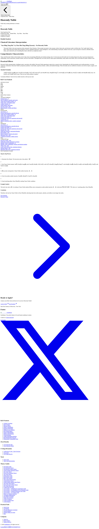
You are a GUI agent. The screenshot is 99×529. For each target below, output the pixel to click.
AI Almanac (6, 508)
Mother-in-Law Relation (9, 430)
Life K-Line (6, 507)
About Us (5, 519)
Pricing (13, 2)
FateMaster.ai (7, 524)
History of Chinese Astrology (10, 494)
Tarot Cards (6, 459)
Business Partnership (8, 428)
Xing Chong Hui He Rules (9, 479)
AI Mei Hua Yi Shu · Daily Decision (11, 451)
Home (2, 2)
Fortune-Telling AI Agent (9, 512)
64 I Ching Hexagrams (8, 486)
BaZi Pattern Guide (7, 477)
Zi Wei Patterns (7, 501)
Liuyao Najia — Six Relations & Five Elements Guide (15, 490)
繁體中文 (11, 527)
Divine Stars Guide (7, 475)
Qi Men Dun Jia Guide (8, 487)
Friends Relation (7, 435)
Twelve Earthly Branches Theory (11, 470)
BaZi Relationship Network (9, 437)
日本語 (15, 527)
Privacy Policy (6, 520)
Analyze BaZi (4, 304)
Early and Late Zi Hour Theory (10, 484)
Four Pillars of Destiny (8, 496)
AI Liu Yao (6, 452)
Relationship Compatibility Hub (10, 439)
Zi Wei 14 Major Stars (8, 500)
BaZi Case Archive (7, 478)
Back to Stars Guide (5, 15)
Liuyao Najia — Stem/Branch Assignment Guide (14, 488)
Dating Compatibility (8, 427)
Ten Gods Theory (7, 474)
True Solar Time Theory (8, 483)
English (2, 527)
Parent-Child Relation (8, 432)
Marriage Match (7, 426)
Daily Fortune (6, 424)
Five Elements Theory (8, 468)
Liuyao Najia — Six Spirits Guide (11, 492)
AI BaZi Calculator (7, 423)
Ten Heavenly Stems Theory (10, 469)
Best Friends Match (7, 431)
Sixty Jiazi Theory (7, 471)
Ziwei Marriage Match (8, 446)
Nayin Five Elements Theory (10, 473)
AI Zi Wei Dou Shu (8, 444)
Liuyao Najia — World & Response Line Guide (14, 491)
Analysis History (7, 511)
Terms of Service (7, 522)
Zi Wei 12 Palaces (7, 499)
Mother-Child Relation (8, 433)
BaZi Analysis (6, 2)
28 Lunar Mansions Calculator (10, 510)
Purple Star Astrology (8, 497)
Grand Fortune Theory (8, 481)
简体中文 (6, 527)
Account (17, 2)
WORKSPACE (23, 2)
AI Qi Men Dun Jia (7, 454)
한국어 (18, 527)
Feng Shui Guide (7, 466)
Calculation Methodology (9, 495)
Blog (11, 2)
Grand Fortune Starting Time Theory (11, 482)
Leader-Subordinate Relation (10, 436)
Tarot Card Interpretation (9, 461)
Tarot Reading (12, 304)
